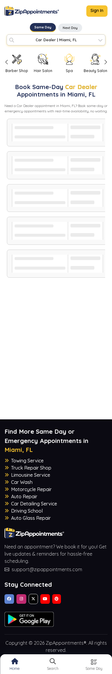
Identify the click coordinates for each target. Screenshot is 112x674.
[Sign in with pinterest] (56, 599)
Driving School (27, 511)
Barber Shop (16, 70)
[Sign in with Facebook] (9, 599)
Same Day (42, 27)
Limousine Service (30, 475)
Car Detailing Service (34, 504)
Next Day (70, 28)
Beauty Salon (95, 70)
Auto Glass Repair (31, 518)
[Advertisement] (56, 363)
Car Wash (22, 482)
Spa (69, 70)
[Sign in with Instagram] (21, 599)
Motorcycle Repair (31, 489)
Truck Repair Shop (31, 468)
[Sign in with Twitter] (33, 599)
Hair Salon (43, 70)
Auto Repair (24, 496)
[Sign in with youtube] (45, 599)
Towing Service (27, 461)
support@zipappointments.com (47, 569)
